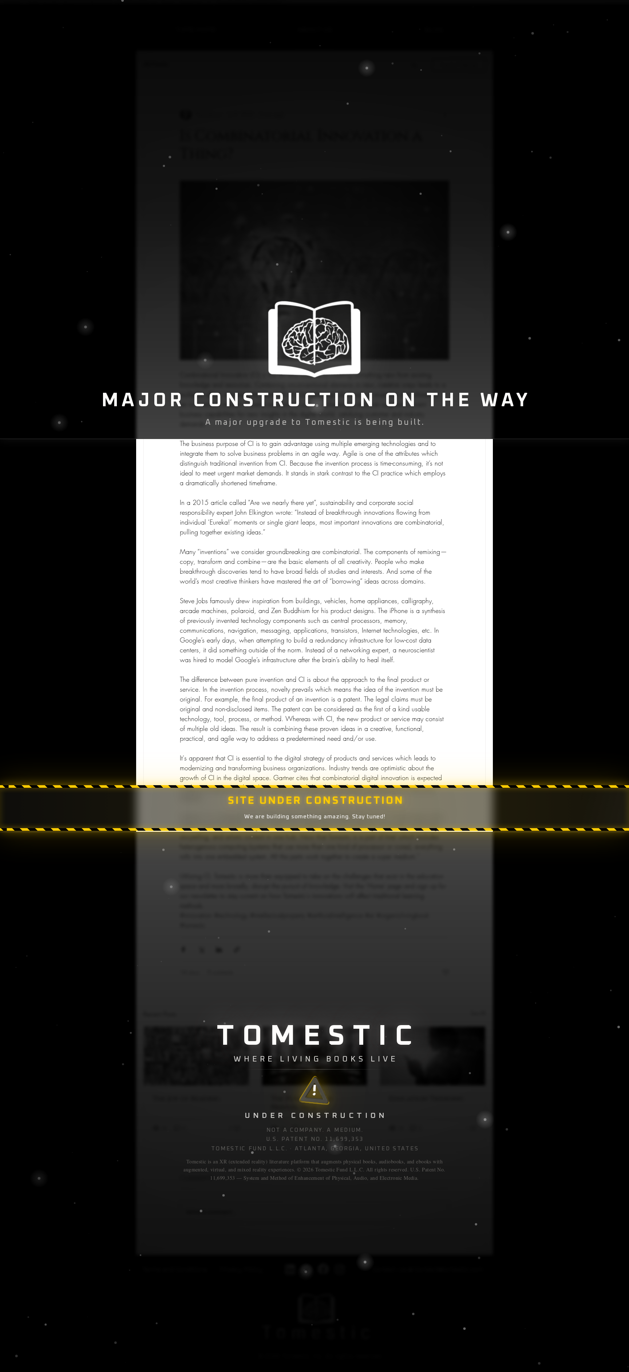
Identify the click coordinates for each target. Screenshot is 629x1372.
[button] (414, 65)
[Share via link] (236, 949)
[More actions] (444, 114)
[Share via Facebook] (183, 949)
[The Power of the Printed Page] (314, 1056)
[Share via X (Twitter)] (201, 949)
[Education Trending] (432, 1056)
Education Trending (426, 1099)
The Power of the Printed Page (302, 1103)
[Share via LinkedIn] (218, 949)
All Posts (155, 64)
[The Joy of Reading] (196, 1056)
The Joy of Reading (186, 1099)
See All (478, 1012)
